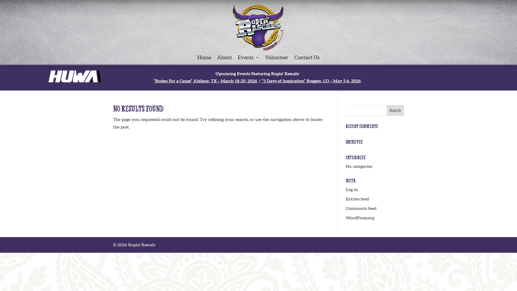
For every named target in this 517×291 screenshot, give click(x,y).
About (224, 58)
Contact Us (307, 58)
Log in (352, 189)
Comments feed (361, 208)
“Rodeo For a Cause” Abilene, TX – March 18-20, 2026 (205, 80)
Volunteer (276, 58)
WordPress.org (360, 217)
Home (204, 58)
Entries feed (357, 198)
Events (246, 58)
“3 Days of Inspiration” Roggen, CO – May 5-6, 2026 (311, 80)
